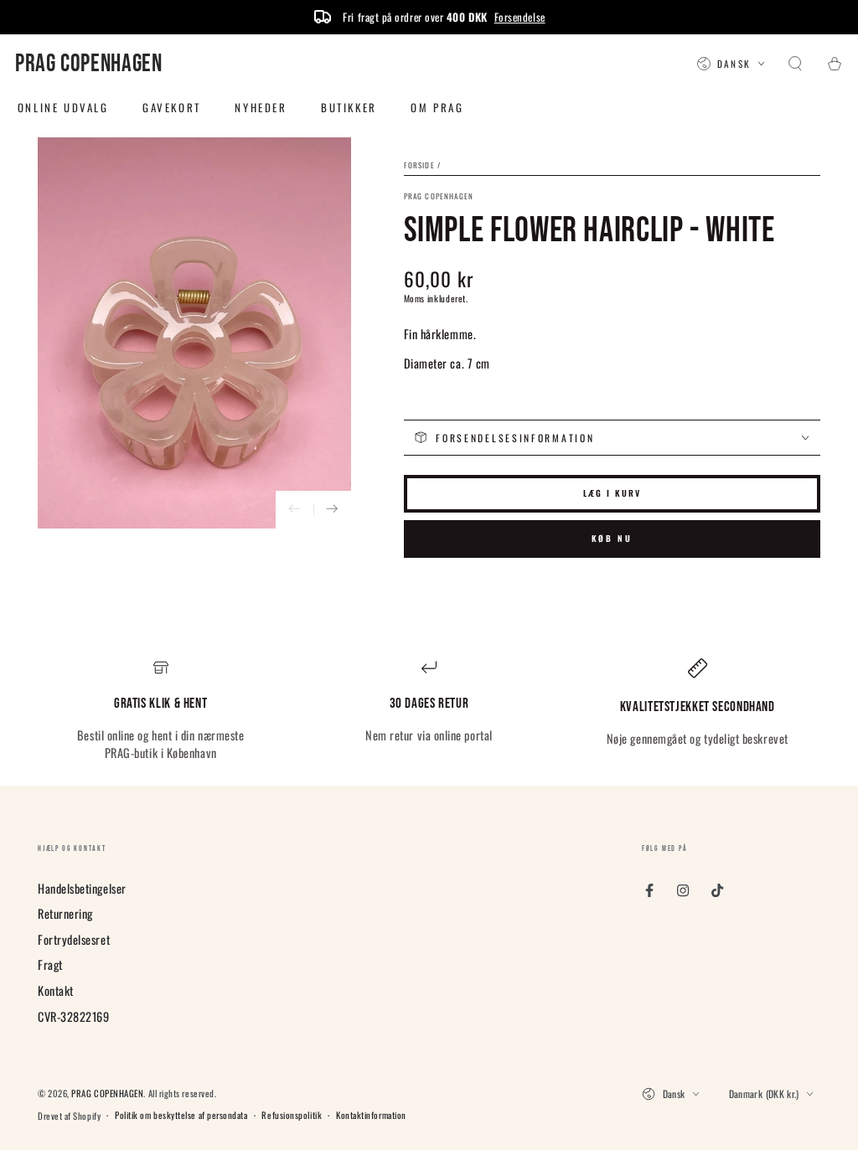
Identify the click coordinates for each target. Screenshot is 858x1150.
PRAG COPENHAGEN (439, 196)
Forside (419, 165)
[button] (795, 64)
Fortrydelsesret (74, 939)
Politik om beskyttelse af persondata (181, 1115)
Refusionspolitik (291, 1115)
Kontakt (56, 990)
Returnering (65, 913)
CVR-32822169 (73, 1016)
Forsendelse (519, 16)
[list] (429, 710)
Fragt (50, 964)
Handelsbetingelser (82, 888)
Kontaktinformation (371, 1115)
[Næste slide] (332, 510)
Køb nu (612, 538)
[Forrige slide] (294, 510)
